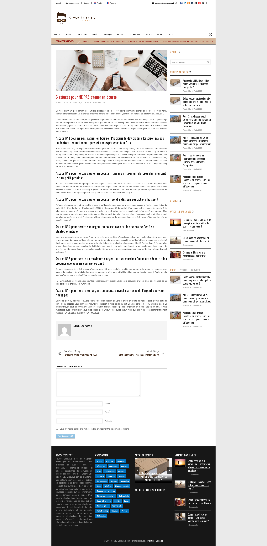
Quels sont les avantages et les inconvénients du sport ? (196, 239)
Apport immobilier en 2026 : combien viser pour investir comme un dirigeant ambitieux (115, 41)
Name (107, 403)
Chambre (120, 461)
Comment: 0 (99, 102)
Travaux (115, 511)
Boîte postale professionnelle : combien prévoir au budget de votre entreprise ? (197, 102)
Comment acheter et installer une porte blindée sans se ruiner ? (199, 518)
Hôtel (99, 471)
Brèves (99, 461)
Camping (109, 461)
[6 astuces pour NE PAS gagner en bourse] (111, 70)
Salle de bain (124, 496)
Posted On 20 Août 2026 (192, 130)
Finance (69, 34)
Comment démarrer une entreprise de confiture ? (195, 254)
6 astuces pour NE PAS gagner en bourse (86, 97)
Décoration (101, 466)
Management (102, 481)
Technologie (135, 34)
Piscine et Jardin (121, 486)
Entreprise (82, 34)
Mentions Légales (155, 540)
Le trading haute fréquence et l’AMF (80, 355)
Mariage (114, 481)
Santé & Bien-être (104, 501)
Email (107, 412)
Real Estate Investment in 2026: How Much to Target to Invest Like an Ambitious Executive (197, 121)
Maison (148, 34)
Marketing (125, 481)
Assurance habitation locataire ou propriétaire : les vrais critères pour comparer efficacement (187, 41)
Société (95, 34)
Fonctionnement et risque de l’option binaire (138, 355)
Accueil (58, 3)
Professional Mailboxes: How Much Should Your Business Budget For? (196, 84)
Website (108, 420)
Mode (99, 486)
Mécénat (108, 486)
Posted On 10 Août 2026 (192, 169)
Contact (86, 3)
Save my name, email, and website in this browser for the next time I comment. (94, 428)
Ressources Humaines (106, 491)
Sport (159, 34)
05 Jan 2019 (71, 102)
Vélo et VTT (101, 515)
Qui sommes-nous (72, 3)
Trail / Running (102, 511)
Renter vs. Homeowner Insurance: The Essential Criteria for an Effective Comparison (194, 160)
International (109, 471)
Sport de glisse (102, 506)
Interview (100, 476)
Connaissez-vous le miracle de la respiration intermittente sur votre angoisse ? (197, 223)
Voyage (170, 34)
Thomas (87, 102)
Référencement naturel (106, 496)
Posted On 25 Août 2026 (192, 91)
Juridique (108, 34)
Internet (120, 34)
